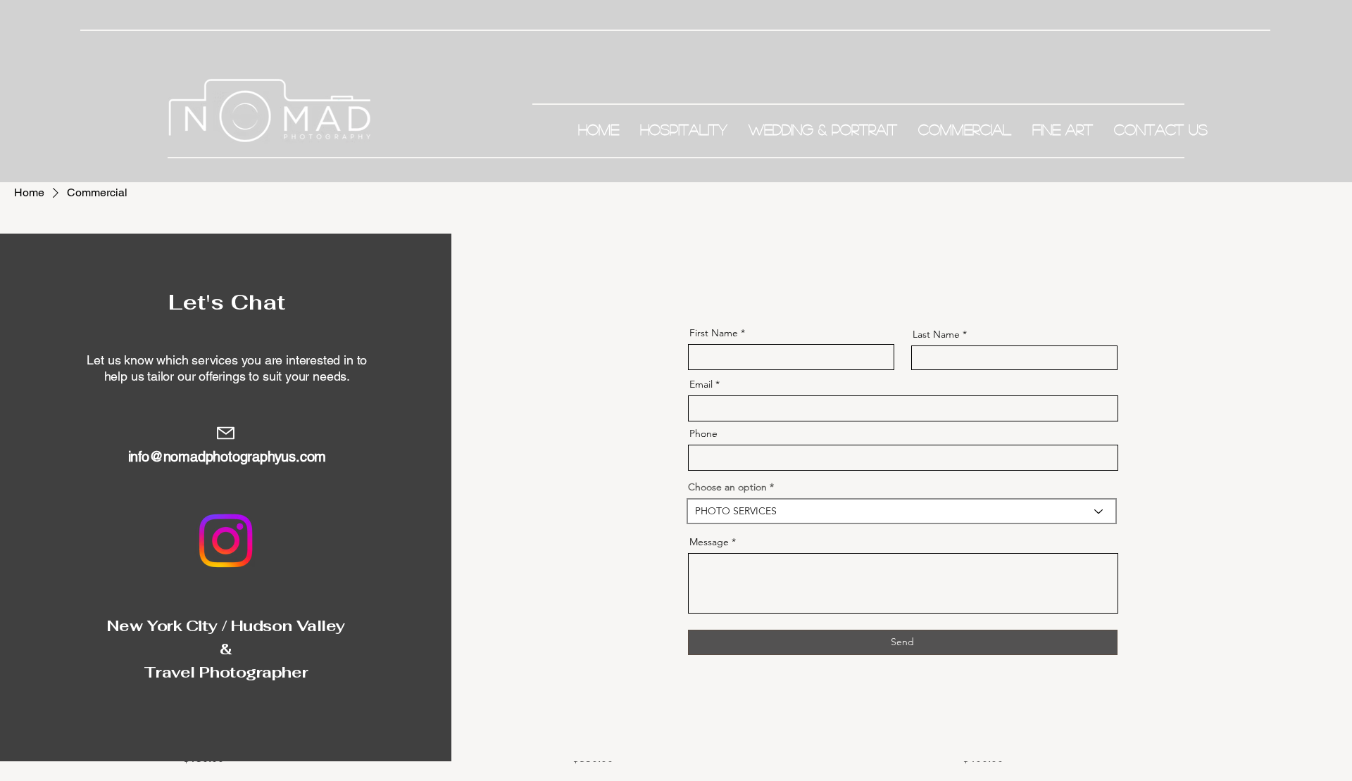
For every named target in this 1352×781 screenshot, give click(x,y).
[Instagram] (225, 540)
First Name (713, 333)
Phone (703, 433)
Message (709, 542)
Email (701, 384)
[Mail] (225, 433)
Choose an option (727, 487)
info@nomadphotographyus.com (227, 456)
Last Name (936, 334)
